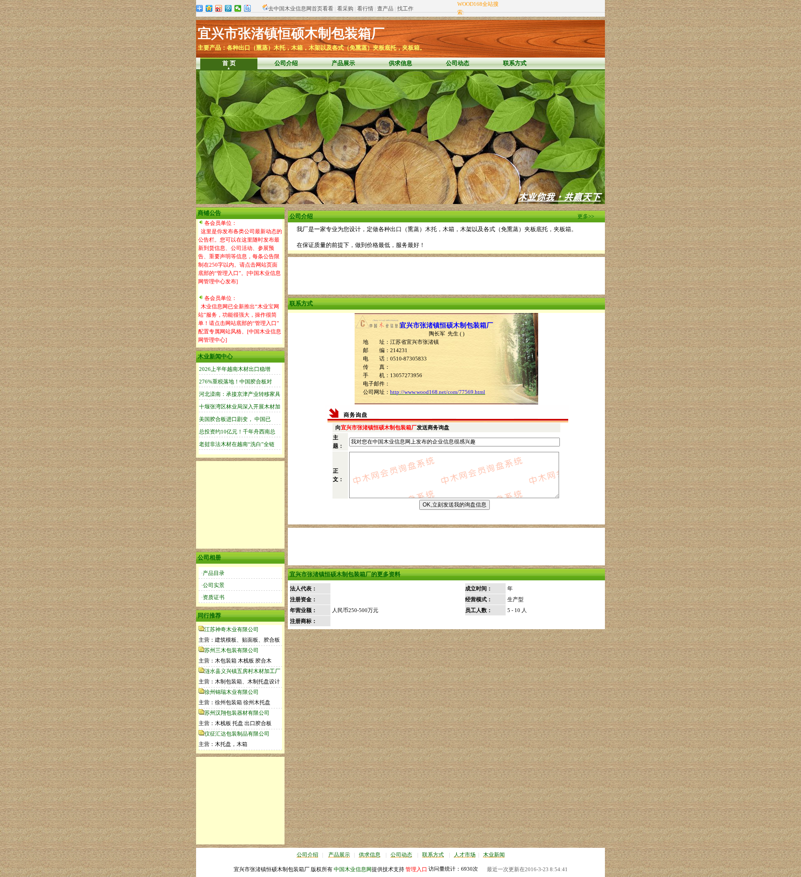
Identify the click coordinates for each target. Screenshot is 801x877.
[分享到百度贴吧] (247, 8)
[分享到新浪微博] (218, 8)
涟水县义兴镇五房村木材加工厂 (242, 671)
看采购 (345, 8)
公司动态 (457, 63)
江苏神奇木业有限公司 (231, 629)
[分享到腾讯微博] (228, 8)
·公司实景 (212, 585)
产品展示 (343, 63)
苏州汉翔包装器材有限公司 (237, 713)
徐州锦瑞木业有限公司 (231, 692)
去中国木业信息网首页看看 (300, 8)
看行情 (365, 8)
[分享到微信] (238, 8)
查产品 (385, 8)
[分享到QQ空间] (209, 8)
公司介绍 (286, 63)
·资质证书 (212, 597)
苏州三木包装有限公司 (231, 650)
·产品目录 (212, 573)
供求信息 (400, 63)
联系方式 (514, 63)
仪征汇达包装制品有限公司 (237, 734)
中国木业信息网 (353, 869)
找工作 (405, 8)
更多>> (585, 216)
